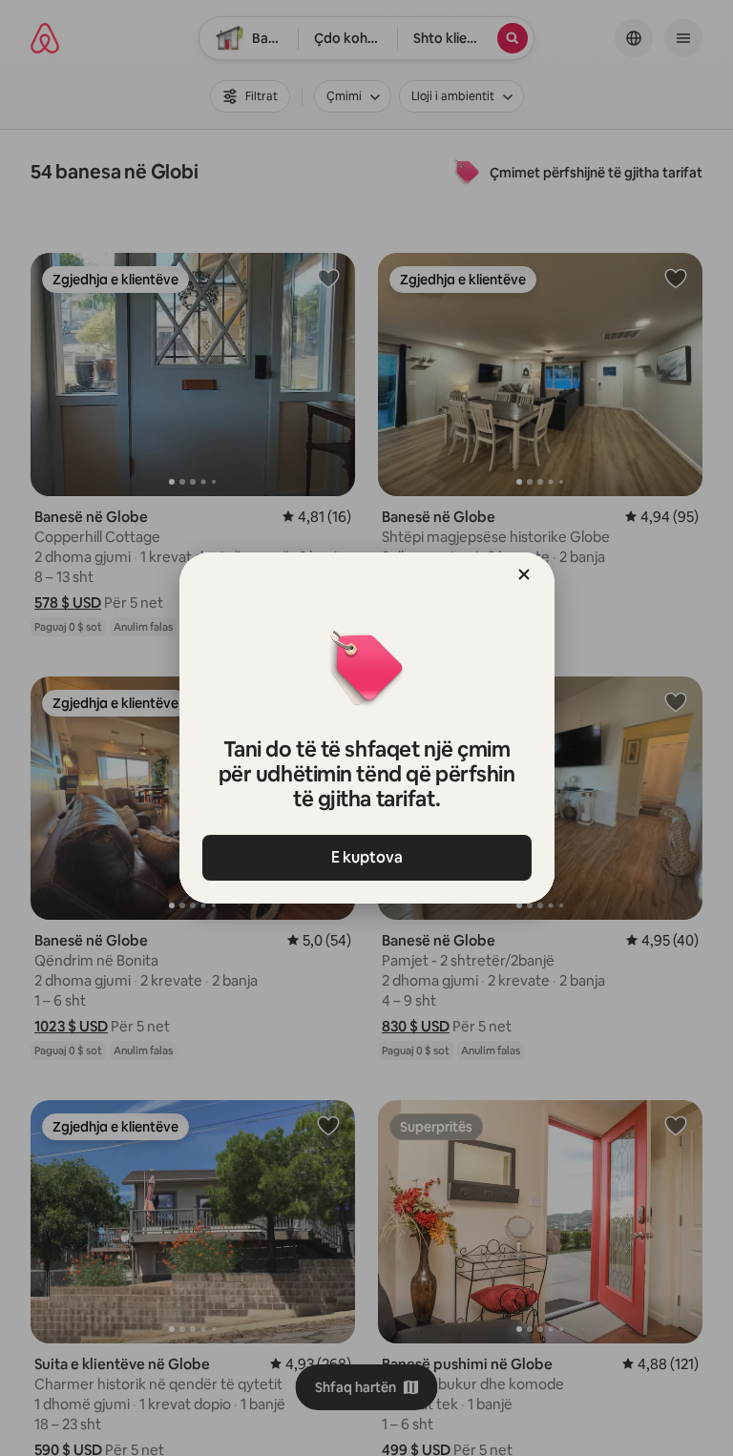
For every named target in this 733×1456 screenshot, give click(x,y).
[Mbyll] (524, 574)
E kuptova (367, 857)
